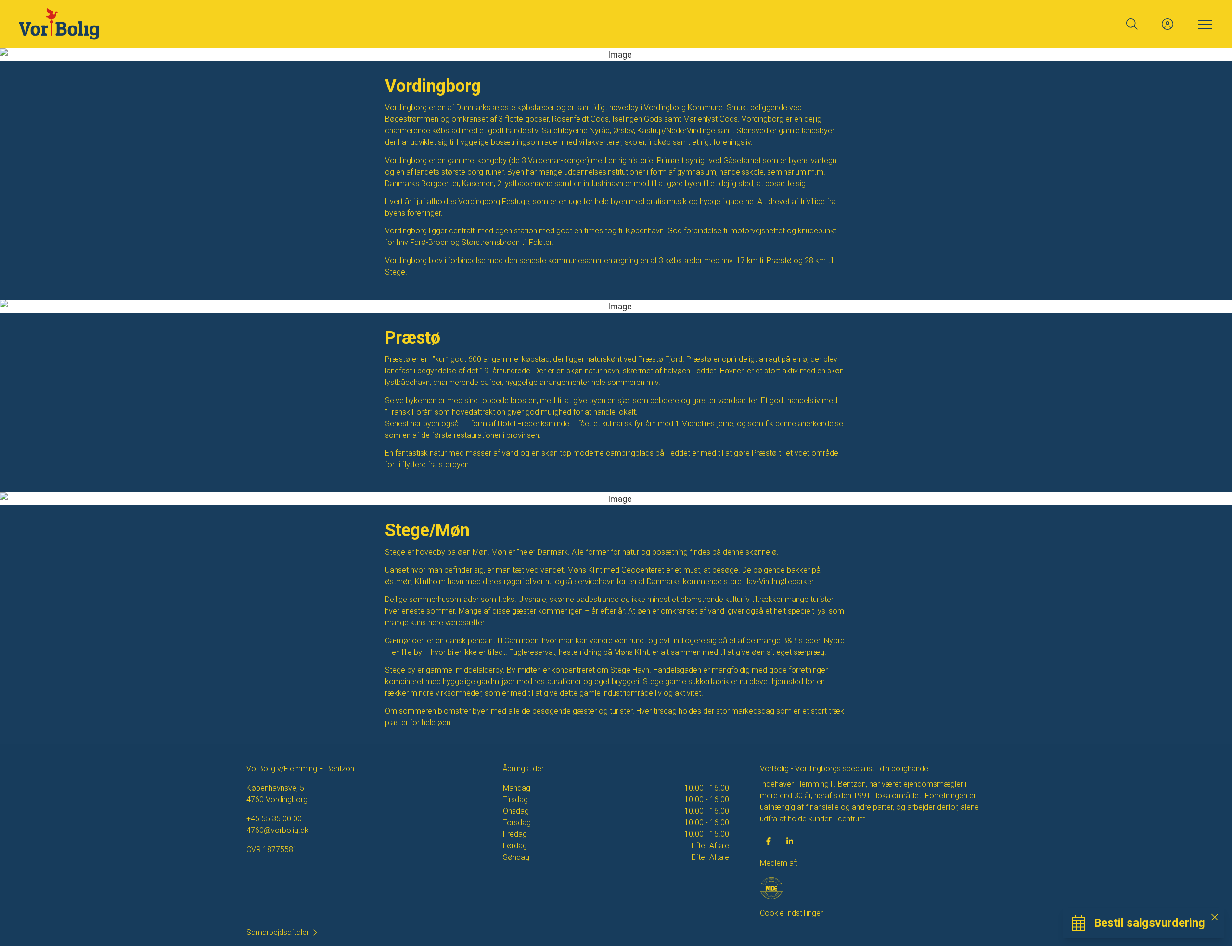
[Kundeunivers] (1167, 24)
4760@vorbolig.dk (277, 830)
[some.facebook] (768, 841)
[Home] (317, 24)
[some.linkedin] (789, 841)
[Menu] (1203, 24)
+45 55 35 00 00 (274, 818)
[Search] (1132, 24)
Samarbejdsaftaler (277, 932)
